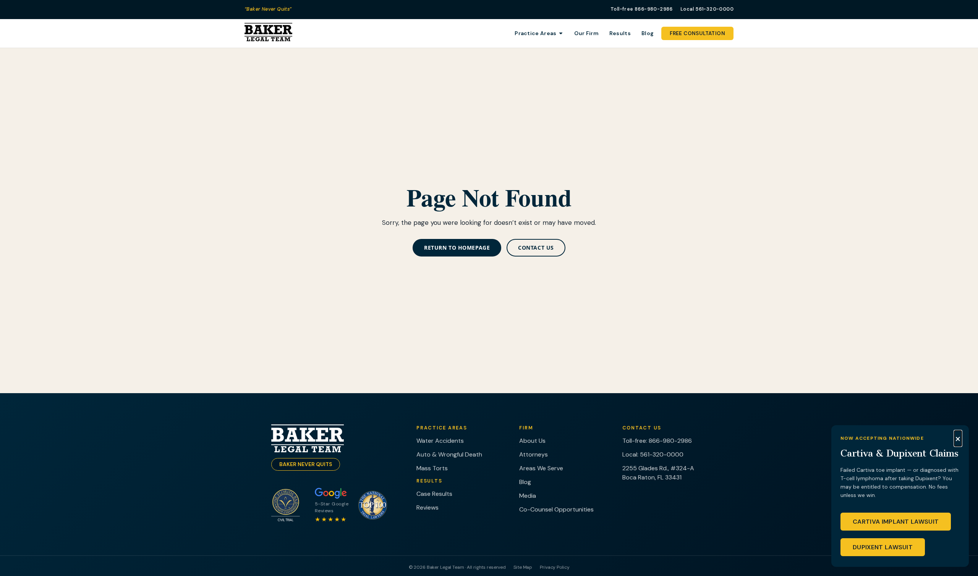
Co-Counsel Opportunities (556, 509)
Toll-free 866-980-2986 (641, 9)
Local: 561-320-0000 (652, 454)
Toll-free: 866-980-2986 (657, 441)
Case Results (434, 494)
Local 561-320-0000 (707, 9)
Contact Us (536, 247)
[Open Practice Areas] (560, 33)
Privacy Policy (554, 567)
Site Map (522, 567)
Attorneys (533, 454)
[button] (958, 438)
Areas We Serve (541, 468)
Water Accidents (440, 441)
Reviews (427, 507)
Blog (525, 482)
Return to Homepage (457, 247)
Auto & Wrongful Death (449, 454)
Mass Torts (432, 468)
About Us (532, 441)
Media (527, 496)
